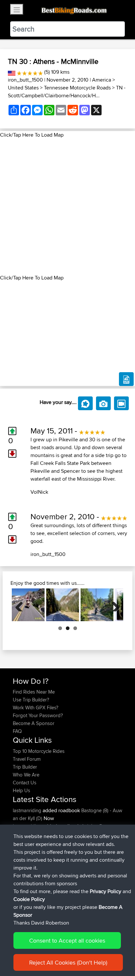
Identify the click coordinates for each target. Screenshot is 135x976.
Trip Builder (25, 766)
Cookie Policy (29, 899)
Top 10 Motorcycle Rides (39, 751)
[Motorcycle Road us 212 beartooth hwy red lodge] (28, 604)
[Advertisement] (67, 206)
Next (113, 604)
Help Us (21, 790)
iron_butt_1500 (25, 80)
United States (23, 87)
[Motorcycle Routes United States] (11, 72)
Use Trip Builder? (31, 699)
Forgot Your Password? (38, 715)
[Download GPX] (126, 379)
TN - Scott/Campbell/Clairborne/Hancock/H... (66, 91)
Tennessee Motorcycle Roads (77, 87)
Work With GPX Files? (35, 707)
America (101, 80)
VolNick (39, 492)
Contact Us (24, 782)
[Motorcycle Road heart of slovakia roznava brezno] (62, 604)
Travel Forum (27, 759)
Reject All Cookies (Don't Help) (68, 962)
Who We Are (26, 774)
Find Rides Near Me (34, 691)
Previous (21, 604)
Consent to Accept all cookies (67, 940)
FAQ (17, 731)
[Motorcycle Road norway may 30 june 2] (97, 604)
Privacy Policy (105, 891)
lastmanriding (28, 810)
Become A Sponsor (33, 723)
